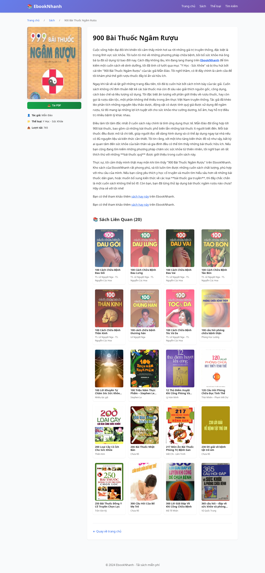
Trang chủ (188, 6)
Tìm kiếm (231, 6)
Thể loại (215, 6)
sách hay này (140, 196)
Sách (203, 6)
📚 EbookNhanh (44, 6)
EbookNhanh (209, 60)
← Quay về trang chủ (107, 531)
